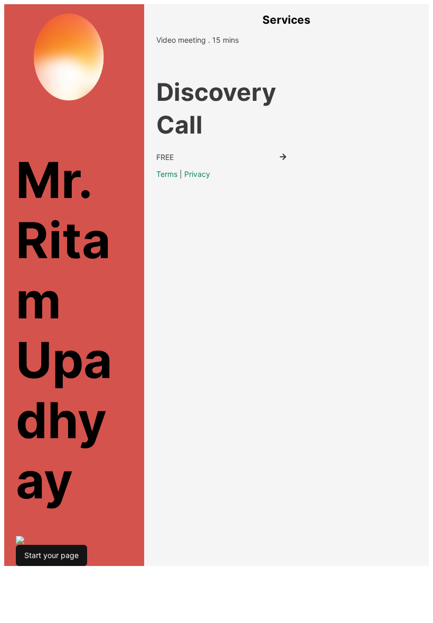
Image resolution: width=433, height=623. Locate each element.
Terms (166, 173)
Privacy (197, 173)
